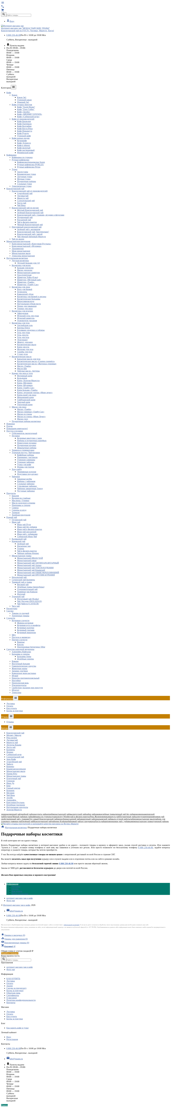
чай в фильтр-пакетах (80, 816)
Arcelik (9, 798)
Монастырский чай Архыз (29, 565)
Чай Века (21, 205)
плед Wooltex (64, 816)
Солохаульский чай (26, 200)
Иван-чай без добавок (27, 527)
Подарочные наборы (26, 181)
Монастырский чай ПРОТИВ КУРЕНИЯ (36, 575)
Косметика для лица (21, 287)
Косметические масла (21, 356)
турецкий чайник (161, 821)
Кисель (20, 644)
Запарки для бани (20, 671)
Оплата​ (9, 706)
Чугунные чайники (26, 491)
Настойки (16, 680)
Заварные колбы (24, 479)
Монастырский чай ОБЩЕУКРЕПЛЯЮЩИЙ (38, 572)
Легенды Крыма (13, 745)
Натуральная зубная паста (29, 304)
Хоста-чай (99, 821)
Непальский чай (19, 577)
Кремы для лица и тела (22, 373)
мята (154, 816)
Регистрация (12, 1039)
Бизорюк (10, 790)
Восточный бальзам (21, 664)
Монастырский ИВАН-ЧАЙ (30, 558)
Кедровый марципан (26, 632)
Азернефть (11, 800)
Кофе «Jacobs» (23, 112)
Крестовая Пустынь (15, 802)
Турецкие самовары (26, 460)
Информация (12, 884)
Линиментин (18, 248)
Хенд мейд (17, 469)
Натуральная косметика (17, 258)
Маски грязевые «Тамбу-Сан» (30, 412)
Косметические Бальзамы (28, 299)
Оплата (9, 983)
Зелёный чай (23, 544)
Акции (9, 986)
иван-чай (18, 821)
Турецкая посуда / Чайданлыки (26, 452)
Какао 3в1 (21, 97)
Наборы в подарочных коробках (31, 440)
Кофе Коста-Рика (25, 128)
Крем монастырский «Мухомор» (27, 246)
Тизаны (20, 548)
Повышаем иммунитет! (17, 428)
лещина (4, 814)
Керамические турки (26, 174)
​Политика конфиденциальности (21, 1000)
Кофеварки (11, 155)
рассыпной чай (73, 819)
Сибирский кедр (14, 754)
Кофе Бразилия (24, 121)
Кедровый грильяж (25, 630)
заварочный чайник (89, 819)
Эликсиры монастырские (23, 256)
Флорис (9, 752)
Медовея (10, 793)
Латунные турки (24, 176)
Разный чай (11, 517)
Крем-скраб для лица (26, 395)
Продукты (11, 493)
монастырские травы (143, 821)
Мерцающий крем (25, 397)
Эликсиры (16, 692)
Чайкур (9, 764)
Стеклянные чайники (27, 486)
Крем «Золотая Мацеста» (28, 380)
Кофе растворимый (26, 150)
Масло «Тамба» (24, 366)
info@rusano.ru (14, 911)
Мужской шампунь (25, 318)
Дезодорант (22, 340)
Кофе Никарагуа (24, 131)
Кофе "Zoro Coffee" (26, 109)
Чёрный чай (17, 816)
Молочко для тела (25, 349)
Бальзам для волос (25, 268)
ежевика (104, 816)
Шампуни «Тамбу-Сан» (28, 284)
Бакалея (15, 496)
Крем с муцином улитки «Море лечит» (35, 392)
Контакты (10, 1002)
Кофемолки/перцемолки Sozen (31, 162)
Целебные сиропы (25, 659)
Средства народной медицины (20, 649)
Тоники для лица (25, 308)
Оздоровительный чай (27, 589)
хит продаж (86, 821)
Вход (10, 21)
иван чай (27, 816)
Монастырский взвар (26, 560)
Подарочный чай (25, 217)
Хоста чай (21, 203)
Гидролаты (22, 292)
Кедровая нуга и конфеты (28, 625)
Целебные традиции (15, 805)
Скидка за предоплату (16, 988)
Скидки (9, 611)
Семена (15, 508)
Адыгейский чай (24, 193)
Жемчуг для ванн (25, 342)
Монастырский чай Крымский (31, 570)
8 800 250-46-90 (13, 35)
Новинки (10, 424)
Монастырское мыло (21, 253)
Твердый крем (23, 402)
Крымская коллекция (16, 769)
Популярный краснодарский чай (27, 227)
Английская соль (25, 325)
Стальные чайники (25, 484)
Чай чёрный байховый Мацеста (31, 236)
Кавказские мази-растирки (24, 673)
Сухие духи (22, 354)
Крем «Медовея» (24, 383)
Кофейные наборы (25, 455)
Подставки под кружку (27, 474)
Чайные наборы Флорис (28, 553)
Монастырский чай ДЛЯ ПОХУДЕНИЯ (35, 568)
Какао (14, 95)
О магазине (11, 998)
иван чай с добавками (124, 821)
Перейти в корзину (9, 953)
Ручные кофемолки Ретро (28, 167)
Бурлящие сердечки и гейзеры (31, 330)
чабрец (133, 819)
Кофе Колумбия (24, 126)
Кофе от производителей (23, 119)
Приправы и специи (21, 505)
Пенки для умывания (26, 306)
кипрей (49, 814)
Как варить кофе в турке (17, 1028)
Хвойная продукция (21, 515)
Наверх (4, 1105)
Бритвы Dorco (23, 328)
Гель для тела (23, 337)
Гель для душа (23, 332)
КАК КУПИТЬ (13, 978)
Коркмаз (10, 766)
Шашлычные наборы (26, 448)
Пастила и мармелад (21, 637)
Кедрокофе (22, 140)
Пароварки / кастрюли (27, 457)
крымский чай (104, 819)
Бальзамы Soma (24, 656)
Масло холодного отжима (23, 503)
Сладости (10, 618)
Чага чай (16, 606)
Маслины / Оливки (20, 500)
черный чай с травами (19, 819)
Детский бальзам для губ (28, 263)
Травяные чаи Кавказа (27, 592)
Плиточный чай (13, 778)
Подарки (16, 436)
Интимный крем (24, 376)
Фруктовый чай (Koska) (28, 599)
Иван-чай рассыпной (26, 532)
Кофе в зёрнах (23, 145)
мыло (72, 814)
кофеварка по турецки (41, 816)
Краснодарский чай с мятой (29, 234)
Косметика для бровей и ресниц (31, 296)
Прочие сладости (19, 640)
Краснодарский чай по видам (25, 208)
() (13, 935)
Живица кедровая (25, 623)
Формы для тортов (25, 467)
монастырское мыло (146, 819)
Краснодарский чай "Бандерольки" (33, 232)
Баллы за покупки (14, 711)
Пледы (9, 426)
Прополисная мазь (20, 683)
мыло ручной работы (120, 819)
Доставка (10, 703)
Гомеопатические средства (24, 666)
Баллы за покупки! (15, 990)
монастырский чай (61, 814)
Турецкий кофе (24, 136)
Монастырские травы (21, 556)
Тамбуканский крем (26, 400)
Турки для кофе (24, 464)
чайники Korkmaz (60, 821)
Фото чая (10, 900)
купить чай (41, 814)
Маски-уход (22, 419)
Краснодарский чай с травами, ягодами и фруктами (40, 215)
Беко (8, 786)
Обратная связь (13, 993)
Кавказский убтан (25, 294)
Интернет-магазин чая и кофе (16, 905)
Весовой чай (23, 584)
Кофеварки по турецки (22, 157)
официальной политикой (71, 925)
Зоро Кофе (11, 759)
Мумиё (15, 676)
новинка (141, 814)
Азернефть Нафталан (21, 652)
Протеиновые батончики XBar (31, 647)
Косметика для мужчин (22, 311)
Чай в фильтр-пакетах (27, 222)
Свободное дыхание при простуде (27, 688)
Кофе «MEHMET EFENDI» (29, 114)
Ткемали (16, 512)
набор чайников (93, 814)
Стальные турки (24, 184)
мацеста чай (113, 816)
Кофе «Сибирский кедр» (28, 116)
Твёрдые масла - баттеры (28, 371)
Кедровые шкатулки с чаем (29, 438)
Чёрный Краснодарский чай (30, 224)
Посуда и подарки (14, 431)
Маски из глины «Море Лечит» (31, 416)
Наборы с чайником (26, 481)
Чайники (16, 476)
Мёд (14, 635)
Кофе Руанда (23, 133)
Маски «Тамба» (24, 409)
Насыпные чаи (24, 546)
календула (139, 816)
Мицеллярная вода (25, 301)
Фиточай (21, 594)
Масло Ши (22, 368)
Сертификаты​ (12, 995)
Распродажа (11, 608)
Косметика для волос (21, 265)
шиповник (109, 821)
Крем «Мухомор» (25, 385)
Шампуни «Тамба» (25, 282)
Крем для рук (23, 347)
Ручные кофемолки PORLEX (30, 164)
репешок (148, 816)
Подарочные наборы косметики (26, 421)
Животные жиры (19, 668)
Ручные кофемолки (20, 160)
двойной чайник (28, 814)
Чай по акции (18, 239)
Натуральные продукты (17, 807)
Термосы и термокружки (23, 450)
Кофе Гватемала (24, 124)
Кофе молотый (23, 148)
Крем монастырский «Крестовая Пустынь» (31, 244)
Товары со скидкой (20, 613)
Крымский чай (18, 541)
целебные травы (107, 814)
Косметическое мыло (26, 344)
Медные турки (23, 179)
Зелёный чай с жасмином (28, 229)
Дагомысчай (22, 196)
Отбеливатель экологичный (24, 433)
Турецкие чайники (25, 462)
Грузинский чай (19, 520)
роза (93, 821)
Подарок (8, 816)
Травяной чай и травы (22, 582)
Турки (14, 169)
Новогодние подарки (26, 443)
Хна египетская (24, 275)
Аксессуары (22, 172)
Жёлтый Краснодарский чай (30, 210)
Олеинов (10, 781)
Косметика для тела (21, 323)
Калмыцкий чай (19, 539)
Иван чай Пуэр (24, 524)
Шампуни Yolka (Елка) (27, 277)
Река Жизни (95, 816)
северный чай (14, 814)
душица (55, 816)
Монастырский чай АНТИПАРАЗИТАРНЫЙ (38, 563)
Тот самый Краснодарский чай (43, 819)
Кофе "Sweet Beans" (26, 107)
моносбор (61, 819)
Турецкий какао (24, 100)
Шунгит (15, 690)
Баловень (10, 750)
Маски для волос (24, 270)
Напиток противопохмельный (25, 678)
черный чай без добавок (126, 814)
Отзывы (10, 722)
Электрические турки (22, 186)
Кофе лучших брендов (22, 104)
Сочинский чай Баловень (23, 580)
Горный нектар (13, 788)
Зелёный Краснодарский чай (30, 212)
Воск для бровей (24, 289)
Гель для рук (22, 335)
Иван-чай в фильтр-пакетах (29, 529)
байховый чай (74, 821)
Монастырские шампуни (28, 272)
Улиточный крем (24, 404)
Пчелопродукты (19, 685)
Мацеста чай (23, 198)
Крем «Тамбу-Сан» (25, 388)
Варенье (21, 642)
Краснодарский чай (15, 188)
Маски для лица (19, 407)
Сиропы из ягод (19, 510)
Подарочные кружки (26, 445)
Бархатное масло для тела (28, 359)
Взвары (15, 661)
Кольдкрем (22, 378)
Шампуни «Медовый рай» (29, 280)
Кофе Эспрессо (24, 143)
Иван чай (16, 522)
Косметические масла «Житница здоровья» (37, 364)
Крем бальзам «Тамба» (27, 390)
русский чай (80, 814)
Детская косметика (20, 260)
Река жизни (11, 738)
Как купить (11, 708)
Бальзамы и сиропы (21, 654)
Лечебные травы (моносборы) (30, 587)
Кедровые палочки (25, 628)
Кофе (8, 92)
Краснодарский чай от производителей (30, 191)
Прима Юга (11, 774)
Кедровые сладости (20, 620)
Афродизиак (22, 313)
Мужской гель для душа (28, 316)
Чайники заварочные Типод (30, 488)
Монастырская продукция (18, 241)
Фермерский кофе (25, 152)
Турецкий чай (18, 596)
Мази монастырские (21, 251)
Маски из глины (24, 414)
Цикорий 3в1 (23, 102)
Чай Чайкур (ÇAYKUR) (28, 604)
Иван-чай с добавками (27, 534)
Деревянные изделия (26, 472)
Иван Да (10, 783)
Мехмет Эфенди (13, 735)
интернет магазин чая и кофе (19, 898)
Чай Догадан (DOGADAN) (29, 601)
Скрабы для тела (24, 352)
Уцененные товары (20, 616)
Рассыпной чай (24, 220)
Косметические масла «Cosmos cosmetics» (36, 361)
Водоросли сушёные (21, 498)
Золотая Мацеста (14, 810)
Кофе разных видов (21, 138)
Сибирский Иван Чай (27, 536)
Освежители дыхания (27, 320)
